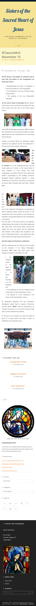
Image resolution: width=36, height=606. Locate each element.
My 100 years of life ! (7, 467)
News (28, 71)
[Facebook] (10, 503)
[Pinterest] (27, 503)
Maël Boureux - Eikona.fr (27, 604)
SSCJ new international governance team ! (13, 461)
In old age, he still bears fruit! (9, 471)
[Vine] (4, 509)
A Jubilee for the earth (18, 374)
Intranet (7, 583)
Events (23, 71)
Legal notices (8, 581)
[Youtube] (10, 509)
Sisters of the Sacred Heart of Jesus (18, 20)
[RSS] (15, 509)
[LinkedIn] (21, 503)
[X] (4, 503)
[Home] (2, 60)
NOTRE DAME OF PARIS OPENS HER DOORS (13, 464)
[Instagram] (15, 503)
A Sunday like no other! (18, 362)
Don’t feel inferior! (18, 386)
